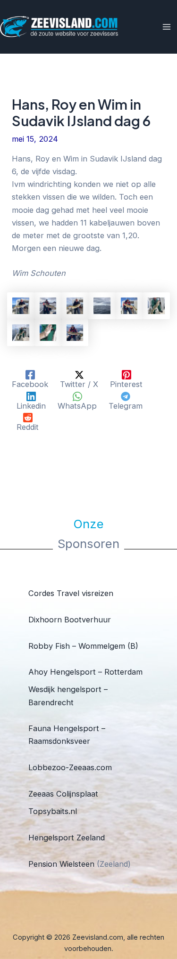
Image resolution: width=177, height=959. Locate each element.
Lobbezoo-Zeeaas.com (70, 767)
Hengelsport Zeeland (66, 837)
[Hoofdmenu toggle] (166, 27)
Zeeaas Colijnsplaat (63, 793)
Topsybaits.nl (52, 811)
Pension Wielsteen (61, 864)
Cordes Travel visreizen (70, 593)
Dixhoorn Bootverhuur (69, 619)
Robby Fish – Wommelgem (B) (83, 646)
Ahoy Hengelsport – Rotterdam (85, 672)
